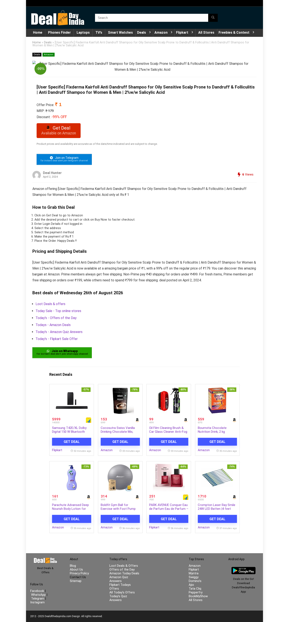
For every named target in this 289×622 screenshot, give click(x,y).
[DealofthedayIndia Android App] (243, 569)
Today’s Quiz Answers (118, 598)
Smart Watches (120, 32)
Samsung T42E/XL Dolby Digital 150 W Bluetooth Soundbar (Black (69, 431)
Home (37, 32)
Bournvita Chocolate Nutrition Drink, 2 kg (212, 430)
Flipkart (182, 32)
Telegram (37, 598)
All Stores (206, 32)
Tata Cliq (195, 588)
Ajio (191, 585)
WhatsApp (38, 595)
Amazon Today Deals (124, 573)
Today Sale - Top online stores (58, 311)
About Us (76, 569)
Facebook (37, 591)
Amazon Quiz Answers (118, 579)
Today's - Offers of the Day (56, 318)
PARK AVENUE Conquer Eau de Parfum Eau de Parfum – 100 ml (168, 508)
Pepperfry (195, 592)
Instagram (37, 602)
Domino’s (195, 581)
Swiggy (193, 577)
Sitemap (75, 581)
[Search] (213, 18)
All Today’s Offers (122, 592)
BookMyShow (198, 596)
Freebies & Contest (234, 32)
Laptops (83, 32)
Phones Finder (59, 32)
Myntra (193, 573)
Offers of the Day (122, 569)
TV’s (98, 32)
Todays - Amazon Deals (53, 325)
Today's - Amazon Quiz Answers (59, 332)
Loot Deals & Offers (123, 566)
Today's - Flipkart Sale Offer (57, 339)
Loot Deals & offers (50, 304)
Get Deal (72, 442)
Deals (141, 32)
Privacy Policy (79, 573)
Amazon (161, 32)
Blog (73, 566)
